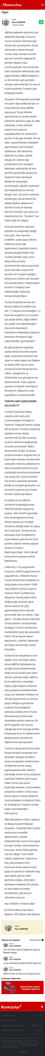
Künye (39, 1030)
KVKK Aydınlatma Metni (12, 1030)
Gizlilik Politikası (8, 1015)
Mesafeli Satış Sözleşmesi (12, 1025)
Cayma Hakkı (36, 1025)
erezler (39, 1015)
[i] (6, 910)
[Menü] (42, 5)
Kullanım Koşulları (9, 1020)
